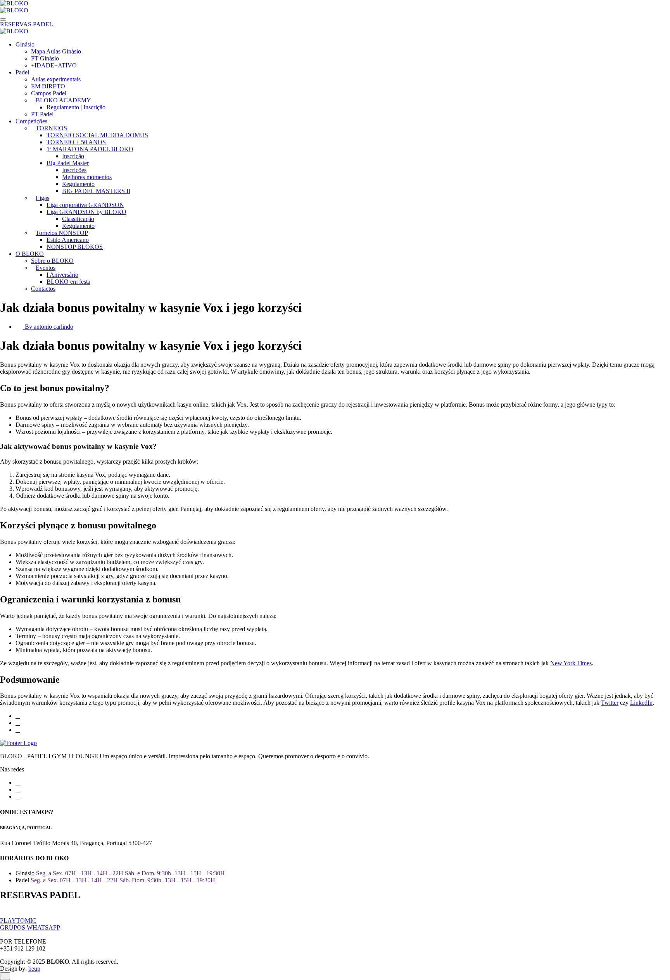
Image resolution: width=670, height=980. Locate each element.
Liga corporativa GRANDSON (85, 205)
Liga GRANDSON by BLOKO (86, 212)
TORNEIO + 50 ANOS (76, 142)
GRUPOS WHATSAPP (30, 927)
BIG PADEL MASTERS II (96, 191)
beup (34, 968)
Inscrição (73, 156)
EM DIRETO (48, 86)
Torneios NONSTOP (62, 232)
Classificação (78, 219)
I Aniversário (62, 274)
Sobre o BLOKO (52, 260)
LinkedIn (641, 702)
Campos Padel (48, 93)
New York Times (571, 663)
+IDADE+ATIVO (54, 65)
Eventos (45, 267)
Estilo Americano (68, 239)
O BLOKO (30, 253)
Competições (31, 121)
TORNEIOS (51, 128)
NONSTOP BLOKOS (75, 246)
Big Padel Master (68, 163)
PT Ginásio (45, 58)
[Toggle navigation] (3, 19)
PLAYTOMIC (18, 920)
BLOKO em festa (68, 281)
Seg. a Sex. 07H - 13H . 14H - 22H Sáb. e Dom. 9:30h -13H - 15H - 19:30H (130, 873)
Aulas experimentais (56, 79)
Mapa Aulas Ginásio (56, 51)
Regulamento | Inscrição (76, 107)
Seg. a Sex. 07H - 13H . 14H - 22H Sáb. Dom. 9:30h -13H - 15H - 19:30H (123, 880)
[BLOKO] (14, 3)
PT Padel (42, 114)
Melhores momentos (87, 177)
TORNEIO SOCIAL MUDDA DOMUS (97, 135)
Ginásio (25, 44)
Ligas (42, 198)
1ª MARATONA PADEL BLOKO (90, 149)
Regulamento (78, 184)
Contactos (43, 288)
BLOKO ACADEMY (63, 100)
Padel (22, 72)
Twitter (609, 702)
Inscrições (74, 170)
